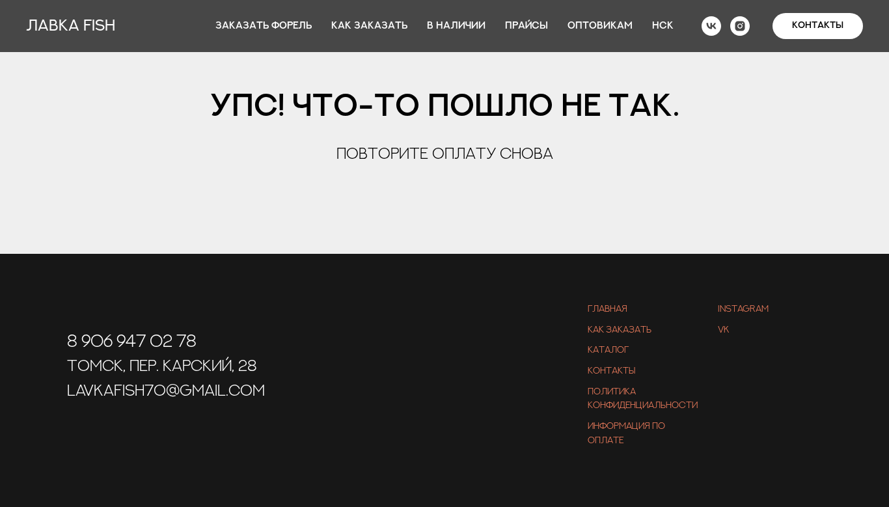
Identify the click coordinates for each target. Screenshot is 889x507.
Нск (663, 26)
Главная (607, 309)
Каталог (608, 350)
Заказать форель (263, 26)
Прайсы (526, 26)
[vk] (711, 26)
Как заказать (369, 26)
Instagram (743, 309)
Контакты (611, 371)
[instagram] (740, 26)
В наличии (456, 26)
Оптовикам (600, 26)
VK (723, 330)
